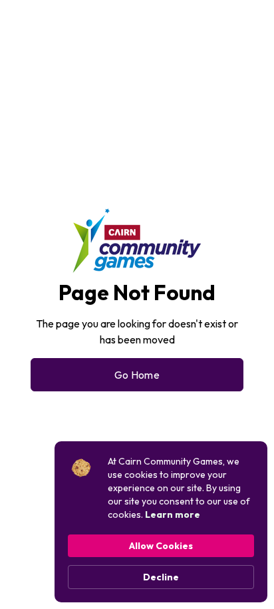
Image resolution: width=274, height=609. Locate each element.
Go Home (137, 374)
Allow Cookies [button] (161, 546)
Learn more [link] (172, 514)
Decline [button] (161, 577)
